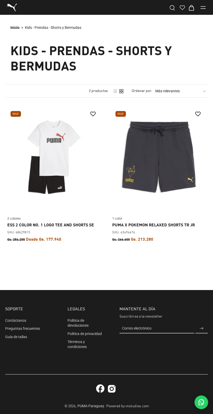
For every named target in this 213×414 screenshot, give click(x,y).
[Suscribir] (201, 328)
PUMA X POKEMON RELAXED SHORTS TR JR (153, 225)
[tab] (9, 203)
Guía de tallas (16, 336)
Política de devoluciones (78, 322)
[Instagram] (111, 389)
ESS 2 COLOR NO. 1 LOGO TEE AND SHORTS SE (50, 225)
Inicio (14, 27)
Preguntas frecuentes (22, 328)
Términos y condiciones (77, 344)
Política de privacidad (85, 333)
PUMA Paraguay (90, 406)
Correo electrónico (136, 328)
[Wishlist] (181, 7)
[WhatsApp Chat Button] (201, 402)
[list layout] (115, 91)
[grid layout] (121, 91)
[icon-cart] (191, 7)
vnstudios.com (137, 406)
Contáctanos (15, 320)
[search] (172, 7)
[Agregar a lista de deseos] (93, 114)
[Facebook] (100, 388)
